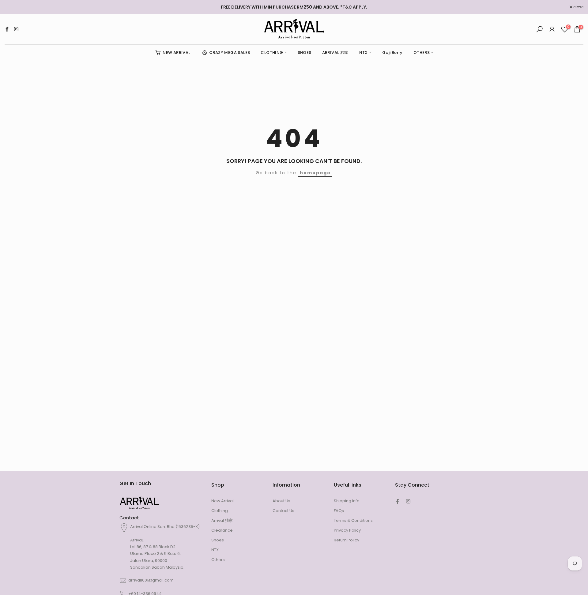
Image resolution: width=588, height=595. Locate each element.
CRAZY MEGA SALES (229, 52)
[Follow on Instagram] (16, 29)
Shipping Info (347, 501)
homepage (315, 173)
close (12, 7)
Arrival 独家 (222, 520)
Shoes (217, 540)
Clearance (222, 530)
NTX (363, 52)
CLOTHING (272, 52)
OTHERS (421, 52)
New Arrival (222, 501)
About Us (281, 501)
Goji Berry (392, 52)
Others (218, 560)
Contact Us (283, 511)
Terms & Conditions (353, 520)
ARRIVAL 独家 (335, 52)
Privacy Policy (347, 530)
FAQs (339, 511)
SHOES (304, 52)
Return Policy (346, 540)
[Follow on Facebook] (7, 29)
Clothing (219, 511)
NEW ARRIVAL (176, 52)
